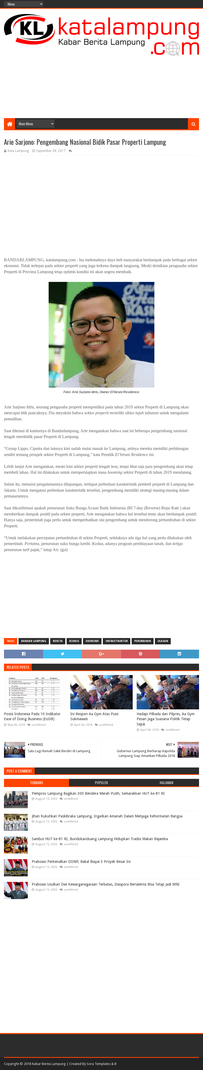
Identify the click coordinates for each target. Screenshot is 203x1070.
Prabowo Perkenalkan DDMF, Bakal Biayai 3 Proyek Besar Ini (81, 861)
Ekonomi (92, 641)
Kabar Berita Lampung (49, 1064)
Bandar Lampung (33, 641)
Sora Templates (98, 1064)
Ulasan (163, 641)
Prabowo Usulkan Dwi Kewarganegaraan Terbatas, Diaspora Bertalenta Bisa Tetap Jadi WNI (105, 884)
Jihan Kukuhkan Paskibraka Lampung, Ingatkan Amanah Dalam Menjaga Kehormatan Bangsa (107, 816)
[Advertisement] (101, 76)
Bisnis (74, 641)
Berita (58, 641)
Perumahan (142, 641)
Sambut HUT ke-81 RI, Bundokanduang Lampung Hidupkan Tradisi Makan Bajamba (100, 839)
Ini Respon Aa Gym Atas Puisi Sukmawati (94, 716)
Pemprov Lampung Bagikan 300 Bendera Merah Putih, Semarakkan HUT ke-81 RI (98, 793)
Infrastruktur (116, 641)
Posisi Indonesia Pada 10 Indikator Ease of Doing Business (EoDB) (32, 716)
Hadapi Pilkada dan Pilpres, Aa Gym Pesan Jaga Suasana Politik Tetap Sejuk (166, 719)
